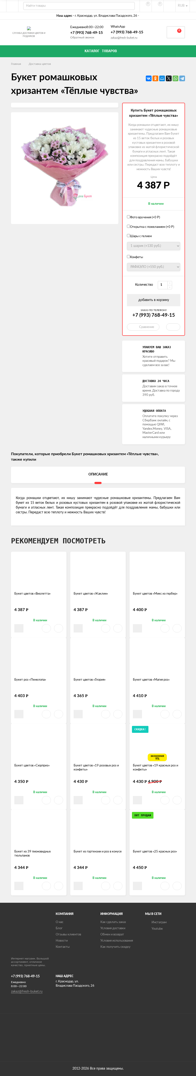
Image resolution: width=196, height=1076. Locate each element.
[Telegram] (182, 78)
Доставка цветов (40, 63)
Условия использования (116, 940)
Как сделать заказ (113, 922)
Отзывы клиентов (68, 934)
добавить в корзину (153, 300)
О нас (59, 922)
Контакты (63, 947)
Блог (59, 928)
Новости (62, 940)
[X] (169, 78)
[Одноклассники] (155, 78)
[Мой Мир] (162, 78)
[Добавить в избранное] (46, 628)
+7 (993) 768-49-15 (86, 33)
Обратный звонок (82, 37)
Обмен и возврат (112, 934)
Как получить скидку (115, 947)
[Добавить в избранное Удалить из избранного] (173, 327)
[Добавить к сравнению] (58, 628)
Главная (16, 63)
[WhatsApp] (175, 78)
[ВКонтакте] (149, 78)
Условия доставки (112, 928)
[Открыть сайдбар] (12, 6)
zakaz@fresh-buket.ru (124, 37)
